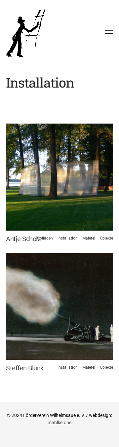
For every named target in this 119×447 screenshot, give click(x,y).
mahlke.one (59, 422)
